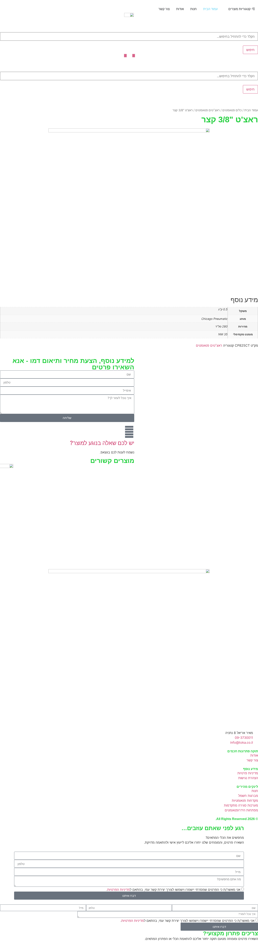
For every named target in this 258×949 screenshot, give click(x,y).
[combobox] (129, 36)
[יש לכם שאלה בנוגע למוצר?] (129, 432)
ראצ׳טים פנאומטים (207, 110)
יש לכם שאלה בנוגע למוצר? (102, 443)
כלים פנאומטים (232, 110)
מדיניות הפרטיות (118, 890)
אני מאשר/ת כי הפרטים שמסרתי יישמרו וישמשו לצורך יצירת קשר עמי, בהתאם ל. (173, 890)
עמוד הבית (251, 110)
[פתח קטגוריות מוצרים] (225, 8)
